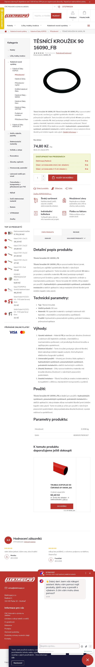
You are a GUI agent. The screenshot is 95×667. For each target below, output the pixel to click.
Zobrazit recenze (29, 542)
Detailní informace (69, 132)
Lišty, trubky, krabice (17, 56)
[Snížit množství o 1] (43, 179)
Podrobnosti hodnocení (63, 53)
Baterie (12, 207)
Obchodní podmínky (12, 632)
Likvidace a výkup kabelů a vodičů (17, 619)
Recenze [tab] (76, 232)
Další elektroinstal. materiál (17, 200)
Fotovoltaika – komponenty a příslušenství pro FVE (18, 184)
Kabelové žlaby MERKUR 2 (18, 126)
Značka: (42, 194)
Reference (8, 625)
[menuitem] (12, 25)
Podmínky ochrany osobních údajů (17, 635)
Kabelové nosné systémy (16, 63)
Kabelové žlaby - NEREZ (21, 96)
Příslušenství (19, 75)
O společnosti (9, 622)
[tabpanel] (62, 484)
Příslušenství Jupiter (19, 84)
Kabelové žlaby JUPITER (20, 108)
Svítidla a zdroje (16, 150)
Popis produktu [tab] (48, 232)
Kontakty (8, 639)
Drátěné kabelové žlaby (21, 90)
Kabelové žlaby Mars (20, 102)
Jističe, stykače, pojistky (15, 134)
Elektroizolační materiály (15, 143)
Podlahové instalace (18, 114)
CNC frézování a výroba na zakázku (17, 7)
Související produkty (75, 238)
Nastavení (18, 663)
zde (12, 657)
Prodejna (8, 629)
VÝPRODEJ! (14, 213)
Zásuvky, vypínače (16, 162)
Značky (12, 219)
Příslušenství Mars (21, 119)
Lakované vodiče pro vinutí (17, 175)
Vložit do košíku (64, 177)
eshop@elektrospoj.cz (16, 588)
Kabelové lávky (20, 79)
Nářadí (12, 193)
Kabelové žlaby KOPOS (18, 70)
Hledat (56, 16)
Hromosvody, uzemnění (18, 168)
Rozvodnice (14, 156)
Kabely (12, 50)
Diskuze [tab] (48, 238)
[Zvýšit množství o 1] (43, 176)
